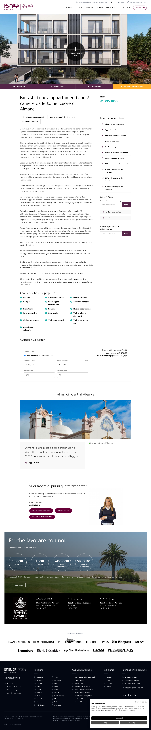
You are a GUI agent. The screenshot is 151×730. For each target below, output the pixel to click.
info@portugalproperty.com (133, 688)
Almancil (39, 680)
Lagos (56, 686)
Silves (56, 699)
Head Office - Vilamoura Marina (85, 677)
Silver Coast (41, 699)
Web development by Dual (12, 725)
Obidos (56, 693)
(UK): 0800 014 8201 (130, 677)
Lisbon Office (79, 680)
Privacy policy (141, 702)
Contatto (140, 8)
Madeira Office (80, 699)
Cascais (39, 683)
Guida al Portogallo (107, 8)
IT (113, 2)
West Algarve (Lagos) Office (84, 689)
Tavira (56, 702)
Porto (38, 696)
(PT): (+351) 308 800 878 (132, 683)
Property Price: (29, 360)
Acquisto (67, 8)
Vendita (89, 8)
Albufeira (40, 677)
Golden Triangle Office (82, 686)
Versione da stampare (115, 218)
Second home (47, 355)
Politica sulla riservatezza (15, 687)
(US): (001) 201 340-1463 (131, 680)
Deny (105, 723)
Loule (56, 689)
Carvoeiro (57, 680)
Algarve (56, 677)
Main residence (32, 355)
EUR (121, 2)
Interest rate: (28, 370)
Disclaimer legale (13, 690)
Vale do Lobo (41, 705)
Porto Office (79, 683)
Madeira (39, 693)
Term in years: (62, 370)
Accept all (119, 718)
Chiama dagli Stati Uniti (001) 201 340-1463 (93, 2)
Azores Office (79, 702)
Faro (38, 686)
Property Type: (29, 351)
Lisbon (39, 689)
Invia (126, 205)
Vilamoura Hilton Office (82, 693)
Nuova (109, 686)
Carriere (109, 683)
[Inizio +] (18, 7)
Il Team (109, 680)
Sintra (39, 702)
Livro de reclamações (14, 693)
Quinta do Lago (59, 696)
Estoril (56, 683)
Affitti (78, 8)
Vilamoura (57, 705)
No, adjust (133, 723)
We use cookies (98, 704)
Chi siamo (126, 8)
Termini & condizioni (13, 684)
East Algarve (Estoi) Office (83, 696)
